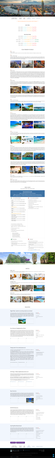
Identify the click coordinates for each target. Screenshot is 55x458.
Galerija (27, 259)
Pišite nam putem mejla (20, 442)
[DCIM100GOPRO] (30, 438)
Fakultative (38, 18)
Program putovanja (39, 446)
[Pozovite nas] (53, 454)
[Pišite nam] (53, 456)
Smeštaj (33, 18)
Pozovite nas (13, 442)
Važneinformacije (29, 18)
